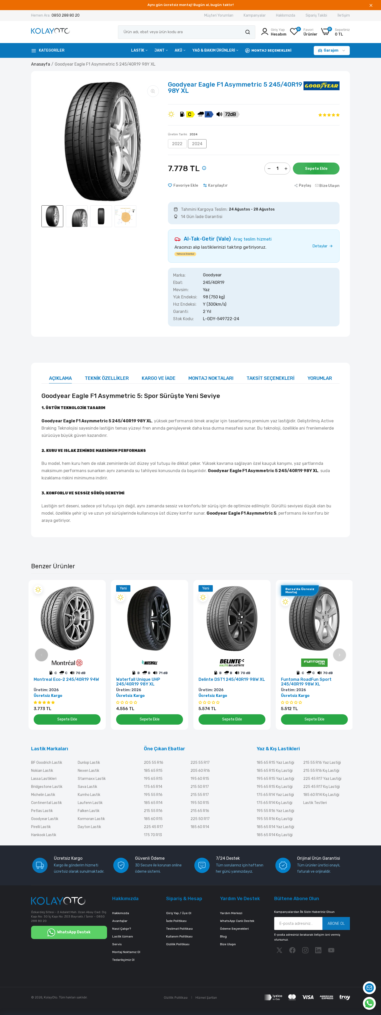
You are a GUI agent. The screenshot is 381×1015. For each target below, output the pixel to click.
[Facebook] (292, 950)
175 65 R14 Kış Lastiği (274, 803)
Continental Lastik (46, 803)
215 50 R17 (199, 787)
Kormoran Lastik (91, 819)
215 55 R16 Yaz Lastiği (322, 762)
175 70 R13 (153, 835)
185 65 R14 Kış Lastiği (275, 835)
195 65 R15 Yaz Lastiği (275, 778)
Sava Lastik (87, 787)
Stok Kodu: (183, 319)
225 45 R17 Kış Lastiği (321, 787)
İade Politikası (176, 921)
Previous (41, 654)
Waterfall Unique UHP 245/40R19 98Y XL (138, 682)
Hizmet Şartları (206, 997)
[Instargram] (305, 950)
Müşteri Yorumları (218, 15)
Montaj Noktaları (211, 378)
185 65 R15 (153, 770)
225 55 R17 (200, 762)
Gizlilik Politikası (177, 944)
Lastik (138, 50)
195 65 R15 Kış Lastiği (275, 787)
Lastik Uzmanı (122, 936)
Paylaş (305, 185)
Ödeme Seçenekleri (234, 928)
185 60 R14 (199, 827)
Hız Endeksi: (184, 304)
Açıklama (60, 378)
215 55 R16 (153, 811)
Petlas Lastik (42, 811)
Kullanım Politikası (179, 936)
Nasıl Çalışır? (121, 928)
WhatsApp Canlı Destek (237, 921)
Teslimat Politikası (179, 928)
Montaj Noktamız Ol (126, 952)
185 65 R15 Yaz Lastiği (275, 762)
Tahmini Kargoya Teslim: (204, 209)
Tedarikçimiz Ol (123, 960)
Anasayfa (40, 64)
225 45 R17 (153, 827)
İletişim (343, 15)
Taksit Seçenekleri (270, 378)
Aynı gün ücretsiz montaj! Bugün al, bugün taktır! (190, 5)
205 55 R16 (153, 762)
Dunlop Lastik (89, 762)
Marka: (179, 275)
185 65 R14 (153, 803)
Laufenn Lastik (90, 803)
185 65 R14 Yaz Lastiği (275, 827)
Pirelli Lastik (41, 827)
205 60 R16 (200, 770)
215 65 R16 (199, 811)
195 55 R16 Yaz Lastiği (275, 811)
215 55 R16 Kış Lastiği (321, 770)
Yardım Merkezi (231, 913)
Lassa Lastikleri (44, 778)
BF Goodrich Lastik (46, 762)
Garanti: (181, 311)
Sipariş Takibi (316, 15)
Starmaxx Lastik (92, 778)
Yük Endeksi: (185, 297)
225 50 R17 (200, 819)
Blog (223, 936)
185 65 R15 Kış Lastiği (275, 770)
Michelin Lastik (43, 795)
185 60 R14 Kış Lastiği (321, 795)
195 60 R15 (199, 778)
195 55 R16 (153, 795)
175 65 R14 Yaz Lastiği (275, 795)
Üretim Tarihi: (182, 134)
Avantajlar (120, 921)
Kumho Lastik (89, 795)
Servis (117, 944)
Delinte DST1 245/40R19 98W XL (232, 679)
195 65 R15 (153, 778)
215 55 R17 (199, 795)
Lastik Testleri (315, 803)
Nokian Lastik (42, 770)
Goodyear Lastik (44, 819)
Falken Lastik (89, 811)
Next (339, 654)
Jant (159, 50)
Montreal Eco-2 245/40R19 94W (66, 679)
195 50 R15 (199, 803)
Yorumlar (319, 378)
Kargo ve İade (158, 378)
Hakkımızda (285, 15)
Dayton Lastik (89, 827)
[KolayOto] (50, 32)
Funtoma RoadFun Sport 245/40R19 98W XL (306, 682)
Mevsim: (181, 290)
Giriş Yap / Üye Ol (178, 913)
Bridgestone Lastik (46, 787)
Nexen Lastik (88, 770)
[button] (329, 114)
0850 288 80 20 (66, 15)
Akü (179, 50)
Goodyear (212, 275)
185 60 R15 (153, 819)
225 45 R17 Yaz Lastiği (322, 778)
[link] (96, 589)
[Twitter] (279, 950)
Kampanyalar (255, 15)
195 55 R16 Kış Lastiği (275, 819)
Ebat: (178, 282)
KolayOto (50, 997)
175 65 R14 (153, 787)
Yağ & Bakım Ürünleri (214, 50)
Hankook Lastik (43, 835)
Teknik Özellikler (107, 378)
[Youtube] (331, 950)
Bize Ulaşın (228, 944)
